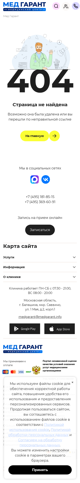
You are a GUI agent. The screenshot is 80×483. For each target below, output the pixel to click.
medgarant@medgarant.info (40, 317)
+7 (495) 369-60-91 (40, 202)
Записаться (40, 230)
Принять (40, 470)
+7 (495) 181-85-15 (40, 197)
